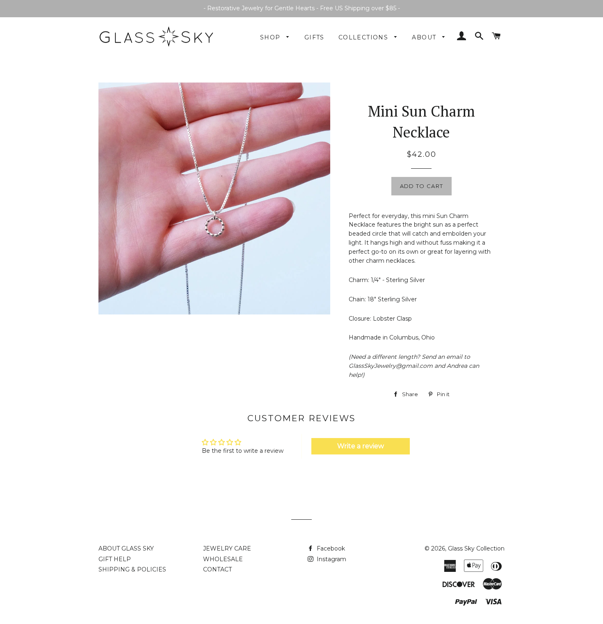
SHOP (271, 37)
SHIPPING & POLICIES (132, 569)
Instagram (330, 559)
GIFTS (314, 37)
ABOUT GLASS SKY (126, 548)
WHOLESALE (223, 559)
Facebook (330, 548)
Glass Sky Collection (476, 548)
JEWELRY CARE (227, 548)
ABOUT (425, 37)
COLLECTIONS (364, 37)
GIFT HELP (114, 559)
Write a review (360, 446)
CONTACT (217, 569)
